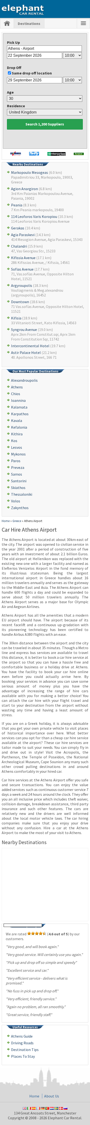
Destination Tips (25, 1049)
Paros (15, 460)
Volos (15, 501)
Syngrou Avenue (24, 329)
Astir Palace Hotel (26, 352)
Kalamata (19, 407)
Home (34, 1096)
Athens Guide (22, 1036)
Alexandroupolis (24, 380)
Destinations (29, 23)
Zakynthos (20, 507)
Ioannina (18, 400)
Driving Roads (22, 1042)
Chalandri (19, 246)
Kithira (17, 434)
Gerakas (17, 228)
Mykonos (18, 454)
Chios (15, 393)
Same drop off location (32, 73)
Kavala (16, 420)
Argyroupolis (21, 285)
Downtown (20, 301)
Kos (14, 440)
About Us (51, 1096)
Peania (16, 205)
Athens (17, 387)
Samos (16, 474)
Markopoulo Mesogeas (29, 172)
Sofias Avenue (22, 269)
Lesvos (16, 447)
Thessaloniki (21, 494)
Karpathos (20, 413)
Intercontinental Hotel (30, 345)
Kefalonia (19, 427)
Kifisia (16, 318)
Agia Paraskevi (23, 234)
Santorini (18, 480)
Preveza (17, 467)
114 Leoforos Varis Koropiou (34, 216)
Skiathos (18, 487)
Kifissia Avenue (23, 257)
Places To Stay (23, 1056)
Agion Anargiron (24, 188)
